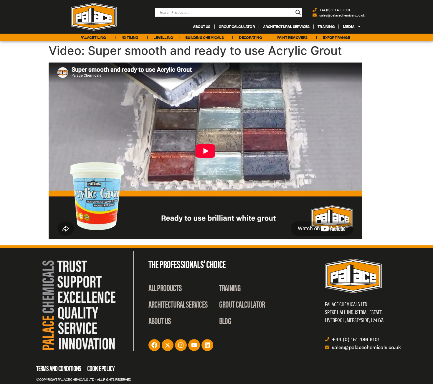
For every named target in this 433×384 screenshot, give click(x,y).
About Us (201, 26)
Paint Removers (292, 37)
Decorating (250, 37)
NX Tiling (129, 37)
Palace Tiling (93, 37)
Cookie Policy (101, 368)
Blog (225, 320)
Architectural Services (286, 26)
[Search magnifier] (298, 12)
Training (326, 26)
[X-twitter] (167, 345)
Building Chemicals (204, 37)
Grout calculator (237, 26)
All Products (164, 287)
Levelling (163, 37)
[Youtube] (194, 345)
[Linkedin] (207, 345)
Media (348, 26)
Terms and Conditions (58, 368)
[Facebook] (154, 345)
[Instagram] (181, 345)
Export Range (336, 37)
